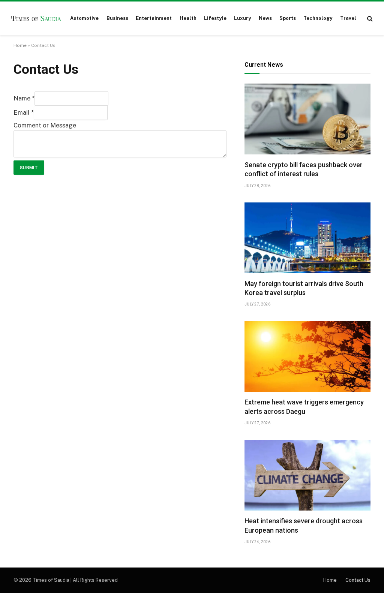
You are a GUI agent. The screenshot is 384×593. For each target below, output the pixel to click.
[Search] (369, 18)
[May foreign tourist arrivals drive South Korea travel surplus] (307, 237)
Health (188, 18)
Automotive (84, 18)
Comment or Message (45, 125)
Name (24, 98)
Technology (317, 18)
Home (20, 45)
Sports (287, 18)
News (265, 18)
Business (117, 18)
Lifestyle (215, 18)
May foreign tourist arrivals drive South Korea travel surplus (303, 288)
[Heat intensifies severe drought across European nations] (307, 475)
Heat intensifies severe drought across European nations (303, 525)
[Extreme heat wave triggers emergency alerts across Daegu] (307, 356)
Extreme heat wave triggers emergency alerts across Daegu (304, 406)
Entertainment (154, 18)
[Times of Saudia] (36, 18)
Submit (29, 167)
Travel (348, 18)
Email (24, 112)
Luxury (242, 18)
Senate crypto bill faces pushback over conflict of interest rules (303, 169)
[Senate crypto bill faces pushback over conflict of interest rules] (307, 119)
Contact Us (357, 580)
